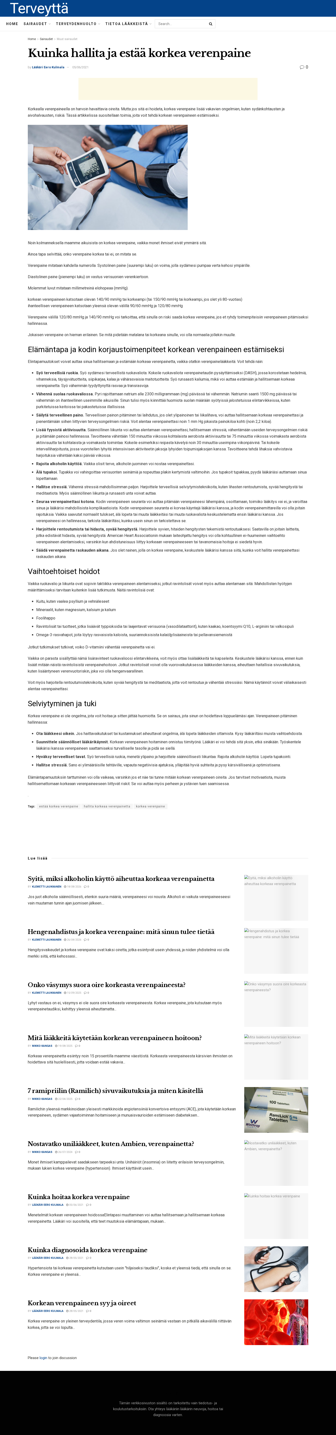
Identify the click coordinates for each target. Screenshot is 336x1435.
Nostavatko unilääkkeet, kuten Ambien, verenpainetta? (111, 1144)
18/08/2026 (73, 886)
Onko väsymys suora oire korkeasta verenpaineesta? (106, 985)
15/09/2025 (73, 992)
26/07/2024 (64, 1152)
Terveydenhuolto (76, 24)
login (43, 1358)
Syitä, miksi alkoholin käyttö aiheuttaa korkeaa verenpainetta (121, 878)
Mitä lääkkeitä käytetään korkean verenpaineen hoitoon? (114, 1038)
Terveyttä (39, 8)
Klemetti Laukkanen (46, 886)
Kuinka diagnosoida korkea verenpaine (88, 1250)
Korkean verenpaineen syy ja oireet (82, 1303)
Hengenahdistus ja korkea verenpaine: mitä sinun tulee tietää (121, 931)
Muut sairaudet (67, 39)
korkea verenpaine (150, 806)
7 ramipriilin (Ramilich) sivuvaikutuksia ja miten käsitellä (115, 1090)
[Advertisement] (168, 89)
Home (12, 24)
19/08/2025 (64, 1046)
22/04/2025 (64, 1099)
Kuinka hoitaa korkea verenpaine (79, 1197)
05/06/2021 (80, 67)
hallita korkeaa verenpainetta (107, 806)
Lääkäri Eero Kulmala (48, 67)
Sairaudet (35, 24)
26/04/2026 (73, 939)
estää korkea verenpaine (58, 806)
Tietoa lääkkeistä (126, 24)
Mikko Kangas (42, 1046)
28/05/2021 (75, 1258)
